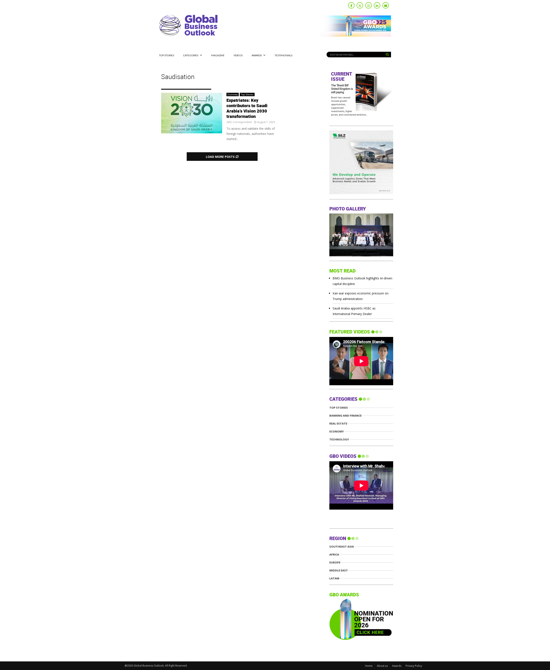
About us (382, 666)
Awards (257, 55)
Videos (238, 55)
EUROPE (334, 562)
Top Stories (166, 55)
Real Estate (338, 423)
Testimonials (283, 55)
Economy (233, 94)
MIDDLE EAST (338, 570)
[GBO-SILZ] (361, 193)
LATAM (334, 578)
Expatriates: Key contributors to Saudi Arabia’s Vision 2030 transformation (246, 108)
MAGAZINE (218, 55)
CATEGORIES (190, 55)
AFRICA (334, 554)
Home (369, 666)
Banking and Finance (345, 415)
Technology (339, 439)
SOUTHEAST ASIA (341, 546)
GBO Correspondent (239, 122)
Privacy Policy (414, 666)
